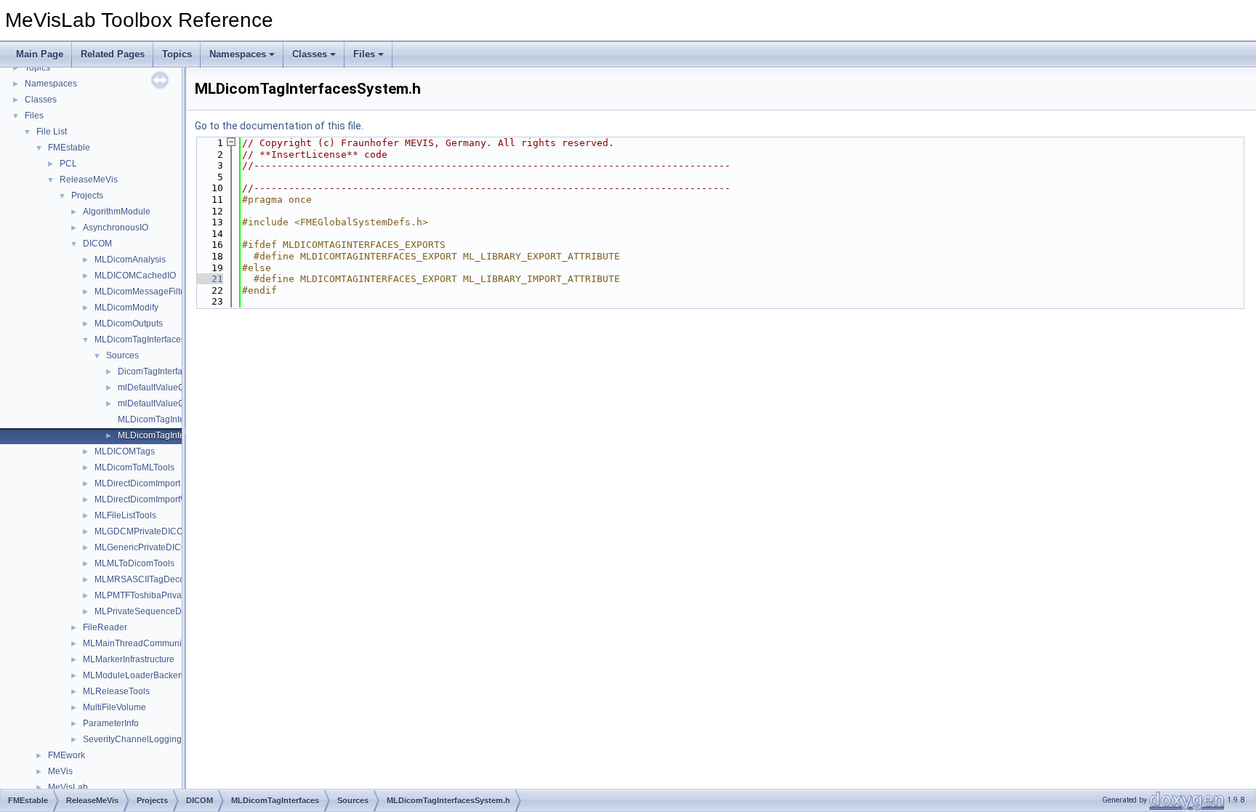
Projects (87, 195)
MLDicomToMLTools (134, 467)
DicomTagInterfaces (157, 371)
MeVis (60, 771)
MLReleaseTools (116, 691)
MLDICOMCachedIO (135, 275)
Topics (177, 54)
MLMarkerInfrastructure (128, 659)
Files (364, 54)
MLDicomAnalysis (130, 259)
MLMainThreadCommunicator (142, 643)
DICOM (97, 243)
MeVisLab (68, 787)
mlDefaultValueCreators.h (169, 403)
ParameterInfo (111, 723)
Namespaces (237, 54)
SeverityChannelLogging (132, 739)
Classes (309, 54)
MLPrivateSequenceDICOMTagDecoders (175, 611)
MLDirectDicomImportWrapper (154, 499)
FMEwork (66, 755)
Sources (122, 355)
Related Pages (113, 54)
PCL (68, 163)
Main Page (39, 54)
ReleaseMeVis (89, 179)
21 (208, 278)
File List (51, 131)
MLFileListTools (125, 515)
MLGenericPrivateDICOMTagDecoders (171, 547)
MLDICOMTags (124, 451)
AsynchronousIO (115, 227)
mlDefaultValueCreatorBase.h (177, 387)
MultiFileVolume (114, 707)
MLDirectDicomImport (137, 483)
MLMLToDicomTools (134, 563)
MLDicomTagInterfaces (139, 339)
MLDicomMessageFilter (141, 291)
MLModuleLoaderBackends (138, 675)
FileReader (105, 627)
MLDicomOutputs (128, 323)
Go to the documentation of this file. (279, 126)
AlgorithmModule (116, 211)
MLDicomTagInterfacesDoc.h (175, 419)
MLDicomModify (126, 307)
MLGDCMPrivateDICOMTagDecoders (168, 531)
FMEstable (69, 147)
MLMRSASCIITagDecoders (148, 579)
